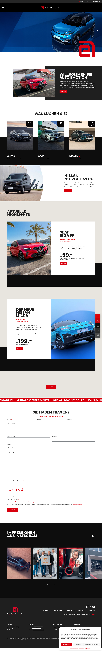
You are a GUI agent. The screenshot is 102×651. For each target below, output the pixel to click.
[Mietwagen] (97, 335)
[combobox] (21, 423)
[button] (3, 7)
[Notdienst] (97, 330)
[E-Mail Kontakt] (97, 316)
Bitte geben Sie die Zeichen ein (15, 480)
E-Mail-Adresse (11, 436)
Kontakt (46, 610)
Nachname (70, 419)
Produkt (9, 444)
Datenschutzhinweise (75, 610)
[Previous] (2, 30)
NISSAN (73, 156)
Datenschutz (81, 648)
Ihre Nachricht (10, 452)
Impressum (87, 648)
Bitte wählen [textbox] (11, 423)
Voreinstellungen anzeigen (92, 644)
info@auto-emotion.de (38, 630)
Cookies (92, 610)
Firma (8, 428)
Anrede (9, 419)
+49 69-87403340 (38, 626)
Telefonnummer (56, 436)
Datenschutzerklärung (77, 504)
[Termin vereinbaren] (97, 325)
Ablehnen (78, 644)
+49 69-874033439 (36, 628)
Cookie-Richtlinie (74, 648)
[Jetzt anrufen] (97, 320)
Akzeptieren (66, 644)
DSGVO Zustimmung (13, 499)
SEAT (41, 156)
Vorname (39, 419)
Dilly (93, 614)
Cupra (11, 156)
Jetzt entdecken (13, 40)
